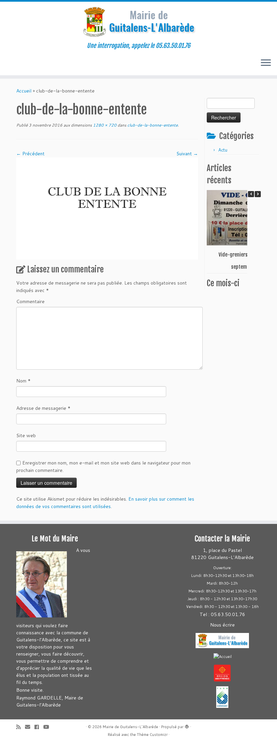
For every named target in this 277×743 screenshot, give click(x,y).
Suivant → (187, 153)
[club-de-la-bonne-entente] (107, 208)
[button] (258, 194)
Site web (26, 435)
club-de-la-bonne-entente (152, 125)
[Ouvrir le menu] (266, 63)
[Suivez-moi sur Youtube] (48, 727)
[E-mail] (29, 727)
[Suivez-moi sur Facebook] (38, 727)
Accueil (23, 90)
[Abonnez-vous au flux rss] (20, 727)
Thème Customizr (152, 734)
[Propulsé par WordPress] (186, 725)
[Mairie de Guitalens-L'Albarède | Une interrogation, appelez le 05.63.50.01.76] (138, 22)
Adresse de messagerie (43, 408)
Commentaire (30, 301)
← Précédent (30, 153)
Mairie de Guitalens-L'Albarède (130, 726)
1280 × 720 (104, 125)
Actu (222, 150)
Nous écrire (222, 624)
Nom (23, 380)
